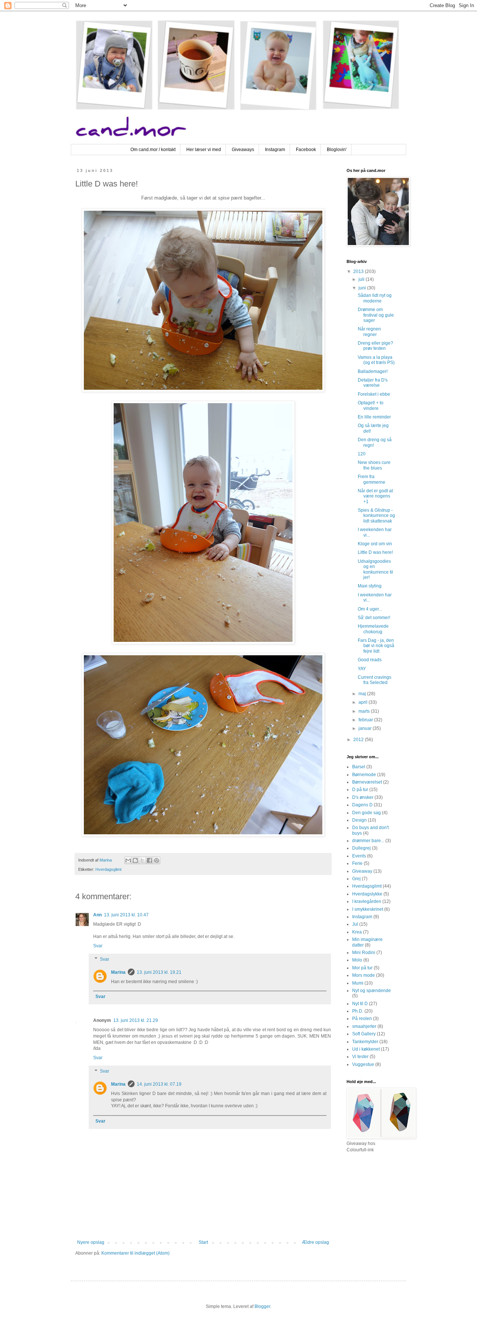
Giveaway (362, 871)
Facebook (306, 149)
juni (362, 288)
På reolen (362, 1018)
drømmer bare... (368, 840)
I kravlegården (366, 901)
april (363, 702)
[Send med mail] (128, 860)
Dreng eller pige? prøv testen (375, 346)
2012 (359, 739)
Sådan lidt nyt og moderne (375, 298)
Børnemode (364, 774)
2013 (359, 271)
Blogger (262, 1306)
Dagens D (362, 804)
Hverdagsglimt (108, 869)
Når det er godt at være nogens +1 (375, 496)
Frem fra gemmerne (371, 479)
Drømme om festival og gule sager (376, 315)
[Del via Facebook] (149, 860)
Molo (357, 960)
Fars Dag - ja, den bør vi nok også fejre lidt (376, 646)
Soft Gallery (364, 1033)
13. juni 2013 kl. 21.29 (135, 1020)
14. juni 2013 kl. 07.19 (159, 1084)
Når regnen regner (369, 331)
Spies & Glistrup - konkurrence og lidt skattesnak (376, 516)
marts (364, 711)
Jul (355, 924)
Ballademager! (373, 371)
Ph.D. (357, 1011)
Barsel (358, 766)
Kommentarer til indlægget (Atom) (135, 1253)
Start (203, 1242)
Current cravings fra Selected (374, 680)
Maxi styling (370, 586)
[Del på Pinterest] (156, 860)
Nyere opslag (90, 1242)
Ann (97, 914)
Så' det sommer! (374, 617)
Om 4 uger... (370, 609)
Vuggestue (363, 1064)
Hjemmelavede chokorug (373, 629)
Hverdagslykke (367, 894)
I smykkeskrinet (367, 909)
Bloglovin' (337, 149)
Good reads (370, 659)
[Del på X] (142, 860)
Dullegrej (361, 848)
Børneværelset (367, 782)
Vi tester (360, 1056)
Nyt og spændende (371, 990)
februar (366, 719)
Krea (357, 932)
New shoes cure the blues (374, 465)
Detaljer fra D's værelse (373, 382)
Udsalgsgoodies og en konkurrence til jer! (375, 569)
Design (359, 820)
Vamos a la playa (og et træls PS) (376, 360)
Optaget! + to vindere (370, 405)
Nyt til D (360, 1003)
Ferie (357, 863)
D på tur (360, 789)
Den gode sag (366, 812)
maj (362, 693)
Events (359, 856)
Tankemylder (365, 1041)
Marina (118, 972)
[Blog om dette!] (135, 860)
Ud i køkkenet (366, 1049)
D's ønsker (362, 797)
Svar (97, 945)
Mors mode (363, 975)
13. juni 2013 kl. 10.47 (126, 914)
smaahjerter (364, 1026)
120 (362, 454)
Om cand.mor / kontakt (153, 149)
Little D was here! (375, 552)
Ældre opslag (315, 1242)
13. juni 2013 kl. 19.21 (159, 972)
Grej (356, 878)
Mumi (357, 983)
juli (362, 279)
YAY (362, 668)
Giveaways (243, 149)
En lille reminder (374, 417)
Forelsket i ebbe (374, 394)
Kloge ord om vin (375, 543)
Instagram (275, 149)
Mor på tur (362, 967)
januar (365, 728)
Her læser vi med (203, 149)
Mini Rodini (363, 952)
